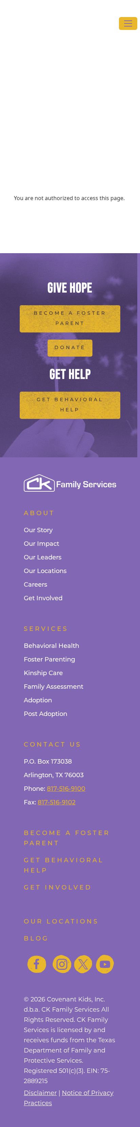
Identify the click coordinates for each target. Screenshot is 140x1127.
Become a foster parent (67, 839)
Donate (70, 347)
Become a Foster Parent (70, 318)
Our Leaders (43, 558)
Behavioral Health (51, 646)
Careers (35, 585)
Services (46, 629)
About (39, 514)
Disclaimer (40, 1093)
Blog (36, 939)
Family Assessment (53, 687)
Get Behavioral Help (70, 405)
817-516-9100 (66, 789)
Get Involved (43, 599)
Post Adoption (45, 715)
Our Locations (45, 572)
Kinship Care (43, 674)
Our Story (38, 531)
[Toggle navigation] (128, 23)
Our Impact (41, 544)
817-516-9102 (56, 803)
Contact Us (53, 745)
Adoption (38, 701)
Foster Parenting (49, 660)
